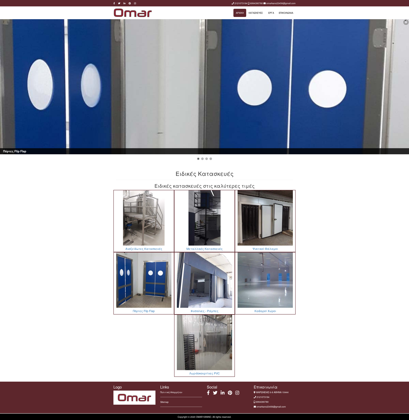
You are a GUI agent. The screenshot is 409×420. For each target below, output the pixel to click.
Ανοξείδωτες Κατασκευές (143, 249)
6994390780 (256, 3)
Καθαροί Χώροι (265, 311)
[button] (198, 158)
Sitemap (164, 402)
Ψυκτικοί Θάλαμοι (265, 249)
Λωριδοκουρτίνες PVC (204, 373)
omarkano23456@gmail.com (281, 3)
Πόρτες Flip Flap (144, 311)
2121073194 (241, 3)
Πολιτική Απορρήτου (171, 392)
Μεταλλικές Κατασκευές (204, 249)
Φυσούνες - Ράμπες (204, 311)
